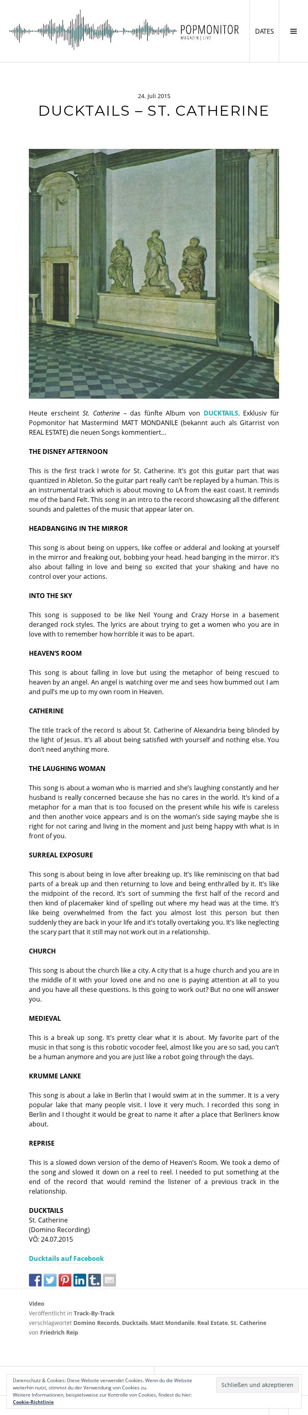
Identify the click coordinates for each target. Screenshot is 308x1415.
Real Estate (212, 1323)
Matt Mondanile (172, 1323)
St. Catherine (248, 1323)
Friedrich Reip (59, 1332)
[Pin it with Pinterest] (65, 1280)
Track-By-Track (94, 1313)
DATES (267, 31)
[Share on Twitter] (50, 1280)
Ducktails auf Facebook (66, 1258)
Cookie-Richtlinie (33, 1402)
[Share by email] (109, 1280)
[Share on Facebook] (35, 1280)
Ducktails (135, 1323)
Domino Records (96, 1323)
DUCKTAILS (221, 413)
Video (37, 1303)
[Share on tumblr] (94, 1280)
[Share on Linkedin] (79, 1280)
